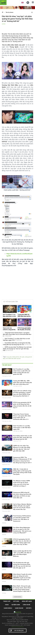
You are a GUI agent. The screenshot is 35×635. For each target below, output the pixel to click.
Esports (28, 608)
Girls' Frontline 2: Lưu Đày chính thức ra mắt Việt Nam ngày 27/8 (21, 427)
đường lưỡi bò (15, 357)
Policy (22, 627)
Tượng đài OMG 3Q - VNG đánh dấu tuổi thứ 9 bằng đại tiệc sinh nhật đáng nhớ (24, 315)
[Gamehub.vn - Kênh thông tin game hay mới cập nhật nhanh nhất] (3, 2)
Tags (4, 357)
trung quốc (9, 357)
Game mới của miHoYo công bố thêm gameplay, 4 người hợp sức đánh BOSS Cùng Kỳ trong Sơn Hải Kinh (10, 328)
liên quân (22, 357)
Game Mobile (8, 608)
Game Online (19, 608)
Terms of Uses (15, 627)
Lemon (3, 24)
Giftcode (16, 601)
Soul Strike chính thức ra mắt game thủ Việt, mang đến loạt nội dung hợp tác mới (22, 437)
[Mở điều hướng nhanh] (32, 12)
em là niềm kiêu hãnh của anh (13, 358)
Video (7, 604)
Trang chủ (6, 601)
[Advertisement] (18, 283)
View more (17, 597)
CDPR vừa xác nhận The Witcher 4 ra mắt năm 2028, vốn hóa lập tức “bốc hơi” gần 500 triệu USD (17, 348)
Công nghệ (26, 604)
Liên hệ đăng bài (19, 630)
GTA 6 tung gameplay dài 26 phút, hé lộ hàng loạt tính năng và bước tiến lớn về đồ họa (24, 328)
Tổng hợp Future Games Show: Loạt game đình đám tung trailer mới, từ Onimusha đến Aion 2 (17, 334)
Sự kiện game (15, 604)
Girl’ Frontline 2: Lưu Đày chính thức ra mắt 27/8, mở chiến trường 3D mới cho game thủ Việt (9, 315)
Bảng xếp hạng (27, 601)
